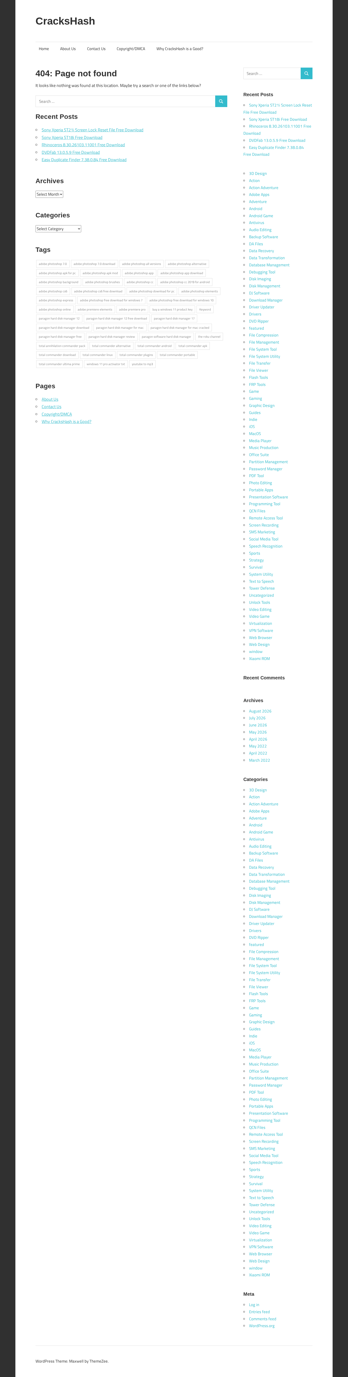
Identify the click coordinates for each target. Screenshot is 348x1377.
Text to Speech (261, 581)
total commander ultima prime (59, 364)
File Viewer (258, 370)
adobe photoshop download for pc (151, 291)
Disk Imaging (260, 279)
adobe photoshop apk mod (100, 273)
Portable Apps (261, 490)
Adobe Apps (259, 194)
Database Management (269, 265)
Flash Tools (258, 377)
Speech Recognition (265, 546)
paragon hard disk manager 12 (59, 318)
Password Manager (265, 469)
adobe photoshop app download (182, 273)
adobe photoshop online (55, 309)
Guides (255, 413)
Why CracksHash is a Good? (179, 49)
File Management (264, 342)
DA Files (256, 244)
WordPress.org (262, 1326)
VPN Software (261, 630)
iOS (252, 426)
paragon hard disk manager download (64, 327)
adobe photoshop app (139, 273)
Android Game (261, 216)
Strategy (256, 560)
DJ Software (259, 293)
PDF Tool (256, 476)
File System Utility (264, 356)
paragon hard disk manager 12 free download (116, 318)
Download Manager (266, 300)
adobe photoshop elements (199, 291)
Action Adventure (263, 188)
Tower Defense (262, 588)
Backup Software (263, 237)
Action (254, 180)
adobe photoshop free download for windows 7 (111, 300)
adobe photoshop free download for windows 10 (181, 300)
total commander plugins (136, 354)
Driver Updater (261, 307)
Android (255, 209)
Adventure (258, 202)
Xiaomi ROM (259, 659)
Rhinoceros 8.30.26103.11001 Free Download (83, 145)
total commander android (155, 345)
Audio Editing (260, 230)
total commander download (57, 354)
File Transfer (260, 363)
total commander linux (98, 354)
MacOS (255, 434)
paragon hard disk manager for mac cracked (180, 327)
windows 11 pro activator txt (106, 364)
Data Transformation (267, 258)
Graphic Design (262, 405)
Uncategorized (261, 595)
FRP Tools (257, 384)
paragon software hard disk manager (166, 336)
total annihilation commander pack (62, 345)
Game (254, 391)
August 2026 (260, 711)
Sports (254, 553)
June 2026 (258, 725)
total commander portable (177, 354)
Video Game (259, 616)
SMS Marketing (262, 532)
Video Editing (260, 609)
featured (256, 328)
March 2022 (259, 760)
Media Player (260, 441)
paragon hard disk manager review (112, 336)
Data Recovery (261, 251)
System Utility (261, 574)
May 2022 (258, 746)
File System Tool (263, 349)
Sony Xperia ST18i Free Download (72, 137)
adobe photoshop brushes (102, 282)
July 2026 (257, 718)
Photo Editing (260, 483)
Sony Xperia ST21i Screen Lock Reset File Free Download (92, 130)
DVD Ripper (259, 321)
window (256, 651)
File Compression (263, 335)
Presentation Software (268, 497)
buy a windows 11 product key (172, 309)
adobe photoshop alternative (187, 263)
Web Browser (260, 638)
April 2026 (258, 739)
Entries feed (259, 1312)
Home (44, 49)
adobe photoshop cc (140, 282)
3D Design (258, 173)
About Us (68, 49)
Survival (256, 567)
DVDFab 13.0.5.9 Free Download (71, 152)
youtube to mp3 (142, 364)
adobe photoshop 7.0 (53, 263)
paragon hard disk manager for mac (120, 327)
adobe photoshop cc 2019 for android (185, 282)
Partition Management (268, 462)
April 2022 (258, 753)
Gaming (255, 398)
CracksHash (65, 21)
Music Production (263, 448)
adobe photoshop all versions (141, 263)
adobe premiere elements (95, 309)
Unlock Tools (259, 602)
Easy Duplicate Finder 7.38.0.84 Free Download (84, 159)
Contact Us (96, 49)
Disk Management (264, 286)
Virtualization (260, 623)
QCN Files (257, 511)
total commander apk (192, 345)
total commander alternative (111, 345)
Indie (253, 419)
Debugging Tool (262, 272)
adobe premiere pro (132, 309)
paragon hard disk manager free (60, 336)
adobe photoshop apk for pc (57, 273)
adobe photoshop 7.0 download (94, 263)
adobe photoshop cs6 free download (98, 291)
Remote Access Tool (266, 518)
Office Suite (259, 455)
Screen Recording (264, 525)
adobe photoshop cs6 (53, 291)
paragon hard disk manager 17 (174, 318)
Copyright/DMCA (131, 49)
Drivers (255, 314)
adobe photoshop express (56, 300)
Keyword (205, 309)
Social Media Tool (263, 539)
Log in (254, 1305)
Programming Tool (264, 504)
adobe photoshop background (58, 282)
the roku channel (209, 336)
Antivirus (256, 223)
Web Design (259, 644)
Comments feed (262, 1319)
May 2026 (258, 732)
